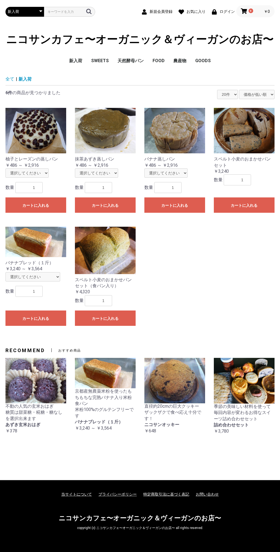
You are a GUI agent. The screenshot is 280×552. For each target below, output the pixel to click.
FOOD (159, 60)
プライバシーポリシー (117, 494)
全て (9, 79)
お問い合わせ (207, 494)
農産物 (179, 60)
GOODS (203, 60)
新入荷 (75, 60)
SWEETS (100, 60)
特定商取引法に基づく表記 (166, 494)
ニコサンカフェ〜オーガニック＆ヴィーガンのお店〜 (140, 39)
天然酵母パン (131, 60)
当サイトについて (76, 494)
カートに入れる (35, 205)
